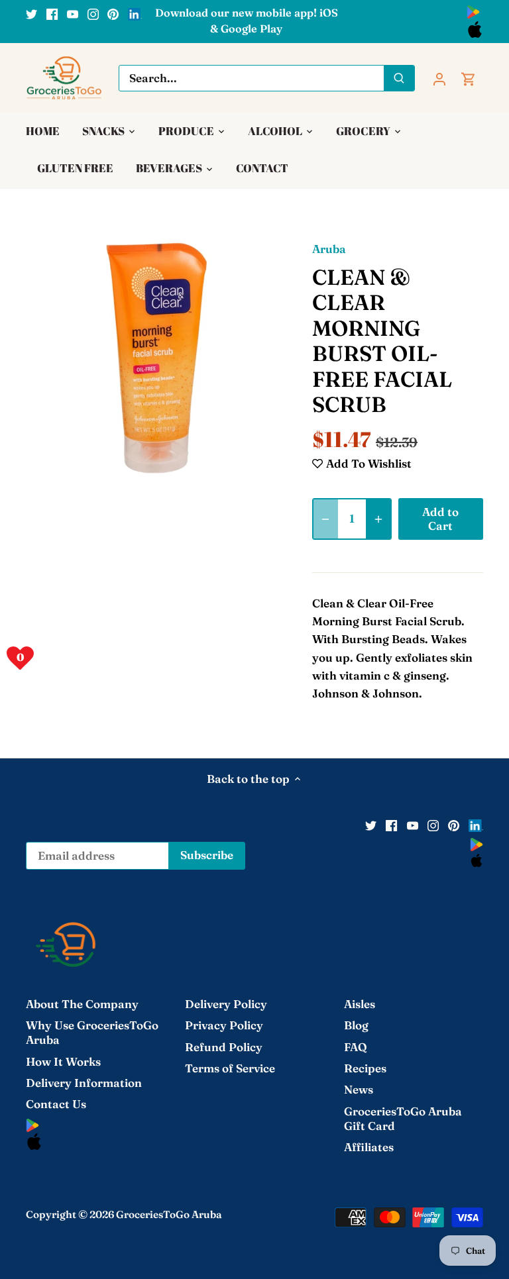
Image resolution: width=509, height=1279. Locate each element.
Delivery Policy (226, 1004)
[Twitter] (31, 13)
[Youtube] (72, 13)
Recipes (365, 1068)
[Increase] (378, 519)
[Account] (439, 78)
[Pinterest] (113, 13)
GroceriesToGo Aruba (169, 1214)
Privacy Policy (224, 1025)
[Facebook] (52, 13)
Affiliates (369, 1147)
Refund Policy (223, 1047)
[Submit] (399, 78)
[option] (156, 357)
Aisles (359, 1004)
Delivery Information (84, 1083)
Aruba (329, 249)
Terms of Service (230, 1068)
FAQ (355, 1047)
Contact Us (56, 1104)
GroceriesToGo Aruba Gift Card (403, 1118)
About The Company (82, 1004)
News (358, 1089)
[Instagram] (93, 13)
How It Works (63, 1061)
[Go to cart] (469, 78)
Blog (356, 1025)
